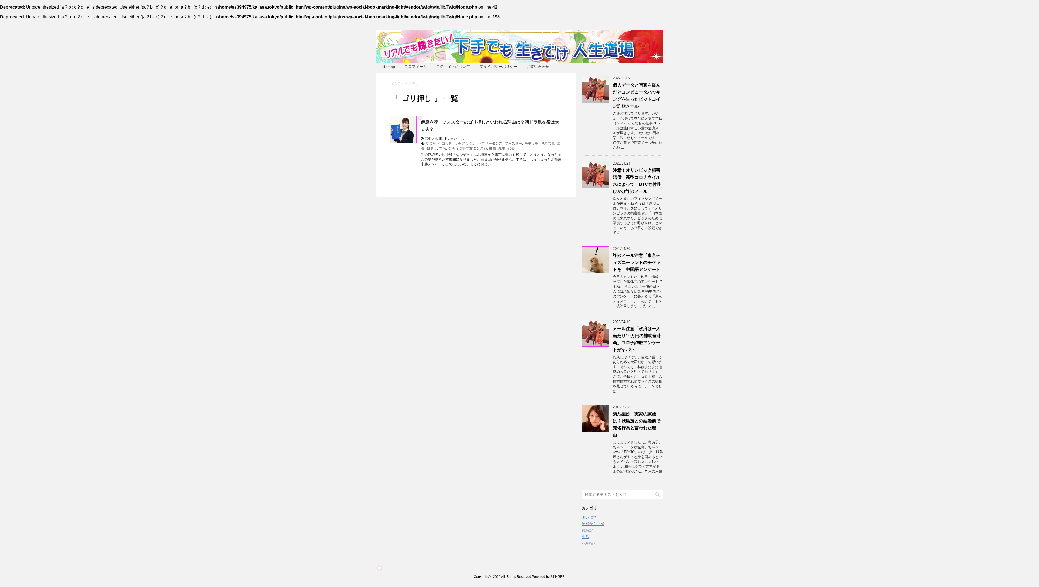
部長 (511, 148)
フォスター (513, 143)
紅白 (492, 148)
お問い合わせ (538, 66)
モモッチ (531, 143)
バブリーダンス (490, 143)
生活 (585, 537)
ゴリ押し (449, 143)
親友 (501, 148)
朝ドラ (431, 148)
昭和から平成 (593, 524)
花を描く (589, 543)
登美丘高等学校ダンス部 (467, 148)
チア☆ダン (467, 143)
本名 (442, 148)
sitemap (388, 66)
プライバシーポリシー (498, 66)
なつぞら (433, 143)
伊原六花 (548, 143)
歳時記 (587, 530)
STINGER (557, 577)
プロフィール (415, 66)
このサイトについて (453, 66)
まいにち (457, 139)
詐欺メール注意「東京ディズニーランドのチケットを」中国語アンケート (636, 262)
